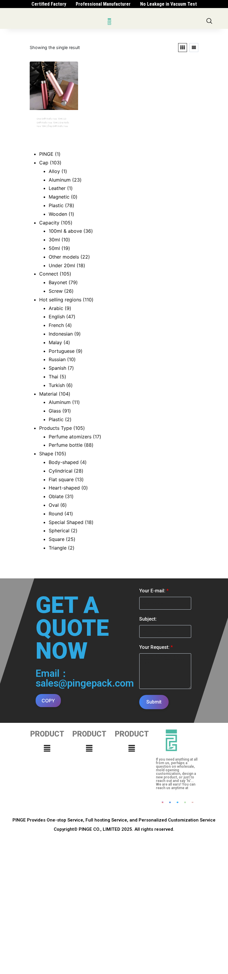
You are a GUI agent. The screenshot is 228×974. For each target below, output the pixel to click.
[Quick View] (48, 135)
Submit (154, 702)
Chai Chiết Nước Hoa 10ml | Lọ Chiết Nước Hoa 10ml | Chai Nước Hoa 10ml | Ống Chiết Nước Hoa (53, 122)
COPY (48, 701)
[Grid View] (182, 47)
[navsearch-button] (209, 21)
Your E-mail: (154, 591)
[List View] (193, 47)
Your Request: (156, 647)
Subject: (148, 619)
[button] (47, 748)
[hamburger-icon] (97, 21)
